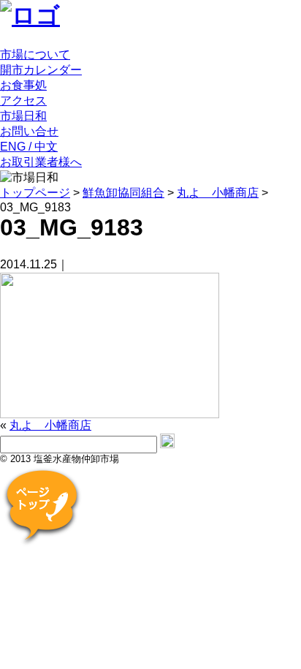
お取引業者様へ (41, 162)
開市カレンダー (41, 70)
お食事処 (23, 85)
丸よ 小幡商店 (50, 425)
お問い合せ (29, 131)
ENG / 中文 (29, 146)
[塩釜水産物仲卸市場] (30, 15)
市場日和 (23, 116)
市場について (35, 54)
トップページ (35, 192)
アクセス (23, 100)
